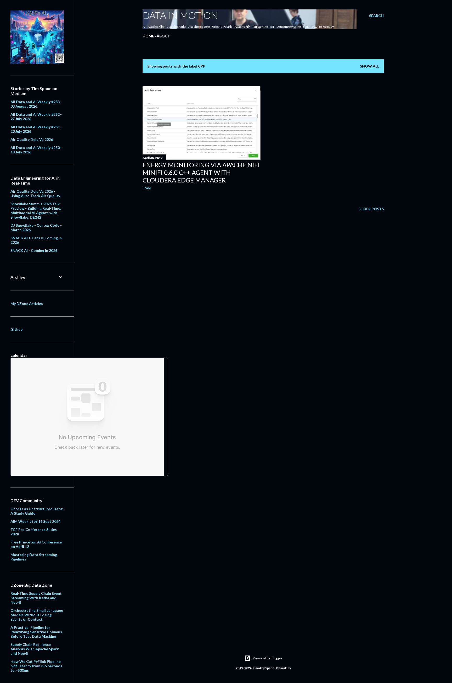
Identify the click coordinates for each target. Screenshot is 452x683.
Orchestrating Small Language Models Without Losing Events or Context (36, 614)
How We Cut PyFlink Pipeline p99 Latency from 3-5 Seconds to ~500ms (36, 666)
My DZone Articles (26, 303)
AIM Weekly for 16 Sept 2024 (35, 521)
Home (148, 36)
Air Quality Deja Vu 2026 (31, 139)
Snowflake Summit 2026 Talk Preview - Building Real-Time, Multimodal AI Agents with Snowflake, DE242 (35, 210)
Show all (369, 66)
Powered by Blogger (267, 658)
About (163, 36)
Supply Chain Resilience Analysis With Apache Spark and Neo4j (34, 649)
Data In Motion (180, 15)
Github (16, 329)
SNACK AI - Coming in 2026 (33, 250)
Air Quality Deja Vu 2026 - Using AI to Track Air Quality (35, 193)
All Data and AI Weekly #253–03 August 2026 (36, 103)
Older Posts (371, 209)
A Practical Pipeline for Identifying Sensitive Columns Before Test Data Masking (36, 631)
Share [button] (147, 188)
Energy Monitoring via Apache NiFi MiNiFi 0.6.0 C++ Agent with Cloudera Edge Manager (201, 172)
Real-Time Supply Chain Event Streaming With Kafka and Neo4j (36, 597)
